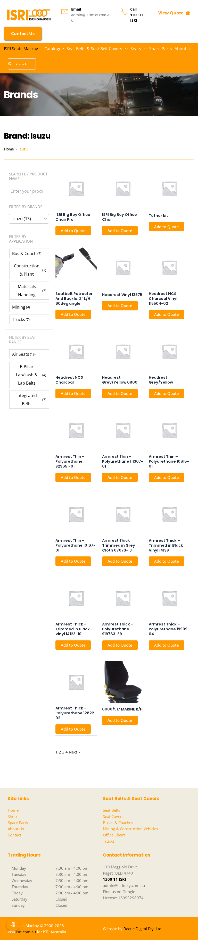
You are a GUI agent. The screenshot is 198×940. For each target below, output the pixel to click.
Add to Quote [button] (73, 230)
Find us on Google (119, 891)
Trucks (108, 841)
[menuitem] (54, 49)
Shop (12, 816)
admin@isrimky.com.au (124, 885)
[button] (29, 253)
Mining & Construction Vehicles (130, 828)
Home (13, 810)
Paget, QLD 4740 (118, 873)
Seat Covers (113, 816)
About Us (16, 828)
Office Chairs (114, 834)
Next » (74, 752)
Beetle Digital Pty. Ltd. (142, 928)
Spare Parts (18, 822)
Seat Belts (111, 810)
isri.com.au (26, 931)
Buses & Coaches (118, 822)
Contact (14, 834)
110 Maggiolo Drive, (121, 866)
